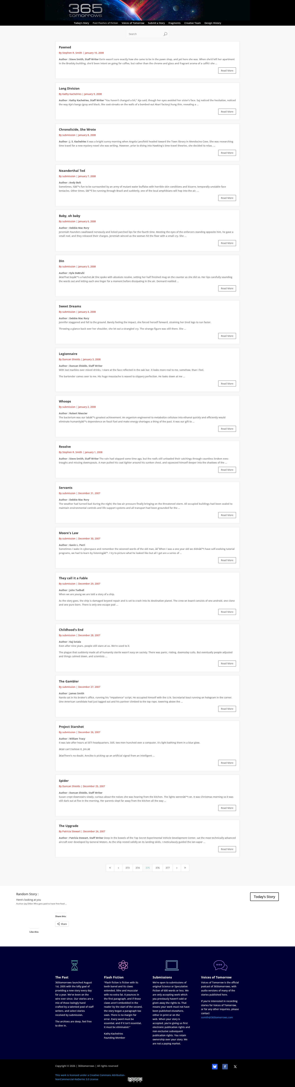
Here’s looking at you (28, 899)
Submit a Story (156, 23)
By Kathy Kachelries (70, 94)
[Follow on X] (235, 1066)
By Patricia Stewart (69, 831)
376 (158, 867)
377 (168, 867)
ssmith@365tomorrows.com (217, 1017)
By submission (67, 135)
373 (127, 867)
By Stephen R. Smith (70, 52)
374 (138, 867)
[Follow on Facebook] (225, 1066)
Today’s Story (81, 23)
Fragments (174, 23)
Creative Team (192, 23)
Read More (227, 70)
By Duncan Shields (69, 359)
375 (148, 867)
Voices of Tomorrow (133, 23)
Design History (213, 23)
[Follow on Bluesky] (214, 1066)
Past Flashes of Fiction (105, 23)
